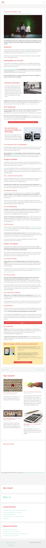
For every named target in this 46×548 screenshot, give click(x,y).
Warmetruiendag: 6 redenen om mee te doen (12, 512)
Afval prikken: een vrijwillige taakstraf (11, 535)
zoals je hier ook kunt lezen (31, 52)
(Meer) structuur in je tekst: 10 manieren (11, 531)
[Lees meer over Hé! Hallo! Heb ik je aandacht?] (12, 385)
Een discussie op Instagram (10, 69)
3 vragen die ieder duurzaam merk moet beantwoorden (14, 510)
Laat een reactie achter (9, 13)
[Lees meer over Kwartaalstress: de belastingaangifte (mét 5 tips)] (33, 416)
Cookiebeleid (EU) (10, 545)
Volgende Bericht (40, 369)
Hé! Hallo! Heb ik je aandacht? (10, 393)
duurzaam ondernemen (19, 13)
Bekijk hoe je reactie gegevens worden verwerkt (34, 472)
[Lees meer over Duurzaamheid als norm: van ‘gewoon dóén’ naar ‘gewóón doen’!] (12, 413)
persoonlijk (13, 394)
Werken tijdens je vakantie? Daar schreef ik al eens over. (23, 122)
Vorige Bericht (4, 369)
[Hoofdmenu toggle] (43, 2)
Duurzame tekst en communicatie (10, 529)
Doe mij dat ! (23, 362)
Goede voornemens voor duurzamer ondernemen (13, 516)
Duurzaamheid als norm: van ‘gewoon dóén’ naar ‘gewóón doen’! (12, 418)
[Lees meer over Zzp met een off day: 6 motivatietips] (33, 384)
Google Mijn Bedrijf (15, 154)
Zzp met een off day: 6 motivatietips (32, 392)
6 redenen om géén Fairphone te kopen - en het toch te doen (15, 533)
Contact (10, 544)
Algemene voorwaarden (11, 542)
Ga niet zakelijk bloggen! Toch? (9, 514)
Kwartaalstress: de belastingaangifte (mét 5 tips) (32, 424)
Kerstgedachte (6, 518)
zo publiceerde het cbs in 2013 (31, 103)
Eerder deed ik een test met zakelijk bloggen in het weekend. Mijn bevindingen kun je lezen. (23, 323)
